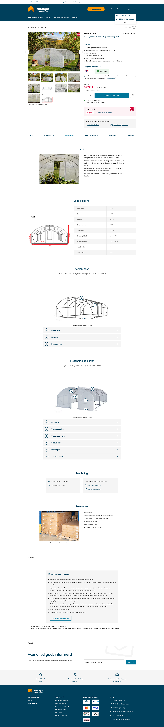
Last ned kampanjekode (104, 113)
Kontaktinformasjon (61, 700)
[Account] (117, 9)
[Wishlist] (123, 9)
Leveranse (130, 135)
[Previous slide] (27, 52)
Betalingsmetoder (61, 715)
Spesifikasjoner (49, 135)
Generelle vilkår (60, 703)
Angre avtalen (32, 703)
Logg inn (131, 662)
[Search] (111, 9)
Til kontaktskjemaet (126, 19)
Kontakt (30, 700)
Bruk (31, 135)
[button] (129, 9)
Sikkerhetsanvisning (94, 489)
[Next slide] (80, 52)
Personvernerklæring (62, 706)
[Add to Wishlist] (133, 95)
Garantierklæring (60, 709)
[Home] (29, 27)
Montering (112, 135)
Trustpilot (31, 557)
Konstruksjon (69, 135)
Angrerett (58, 712)
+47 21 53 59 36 (110, 78)
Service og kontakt (96, 9)
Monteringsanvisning (95, 485)
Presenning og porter (91, 135)
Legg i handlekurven (111, 95)
